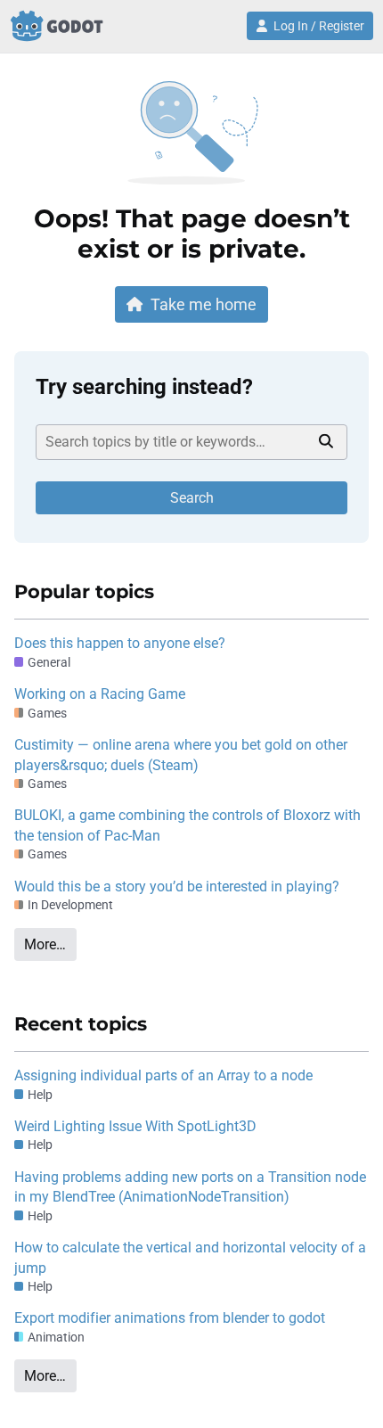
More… (45, 944)
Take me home (204, 304)
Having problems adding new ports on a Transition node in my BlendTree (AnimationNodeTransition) (190, 1187)
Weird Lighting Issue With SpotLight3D (135, 1126)
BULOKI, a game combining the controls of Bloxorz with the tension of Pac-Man (187, 825)
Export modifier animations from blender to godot (169, 1317)
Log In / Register (318, 26)
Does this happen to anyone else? (119, 643)
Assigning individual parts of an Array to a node (163, 1075)
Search (192, 497)
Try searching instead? (144, 386)
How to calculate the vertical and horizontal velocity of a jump (190, 1257)
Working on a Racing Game (99, 693)
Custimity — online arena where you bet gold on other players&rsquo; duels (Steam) (180, 754)
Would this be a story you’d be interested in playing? (176, 886)
